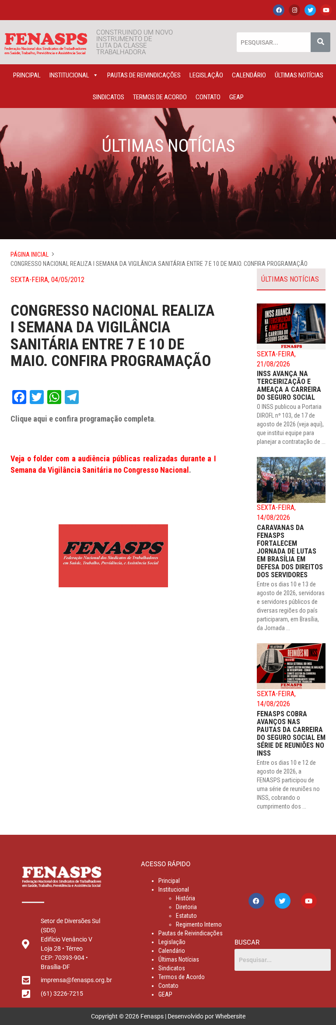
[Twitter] (310, 10)
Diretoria (186, 906)
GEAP (236, 97)
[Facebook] (278, 10)
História (185, 898)
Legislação (206, 75)
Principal (27, 75)
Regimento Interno (199, 924)
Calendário (249, 75)
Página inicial (29, 254)
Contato (208, 97)
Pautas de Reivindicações (144, 75)
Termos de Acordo (160, 97)
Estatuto (186, 915)
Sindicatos (108, 97)
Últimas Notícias (299, 75)
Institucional (69, 75)
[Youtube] (326, 10)
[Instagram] (294, 10)
